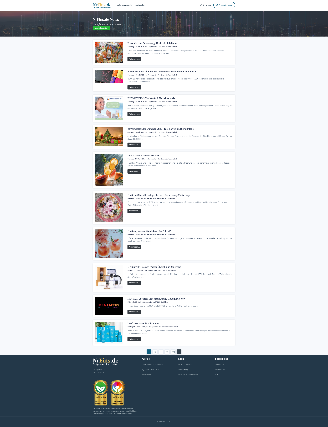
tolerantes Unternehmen (121, 414)
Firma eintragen (225, 5)
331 (167, 352)
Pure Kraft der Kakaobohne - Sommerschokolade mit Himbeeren (162, 71)
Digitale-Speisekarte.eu (151, 370)
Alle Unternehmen (185, 365)
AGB (216, 375)
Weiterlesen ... (134, 59)
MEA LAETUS (154, 302)
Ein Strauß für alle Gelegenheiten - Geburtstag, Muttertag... (159, 195)
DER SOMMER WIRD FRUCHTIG (143, 155)
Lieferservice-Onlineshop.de (152, 365)
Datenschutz (220, 370)
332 (173, 352)
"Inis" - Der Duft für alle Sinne (143, 323)
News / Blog (183, 370)
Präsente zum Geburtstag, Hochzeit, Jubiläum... (153, 43)
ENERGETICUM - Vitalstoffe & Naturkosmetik (151, 98)
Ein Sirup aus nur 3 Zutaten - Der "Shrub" (149, 231)
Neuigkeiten (140, 5)
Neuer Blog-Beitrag (101, 28)
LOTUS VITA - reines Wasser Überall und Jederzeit (154, 267)
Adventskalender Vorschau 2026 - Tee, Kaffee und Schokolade (160, 128)
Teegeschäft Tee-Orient (157, 47)
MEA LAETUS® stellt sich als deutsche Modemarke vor (156, 298)
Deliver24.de (146, 375)
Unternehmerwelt (124, 5)
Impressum (219, 365)
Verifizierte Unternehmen (188, 375)
